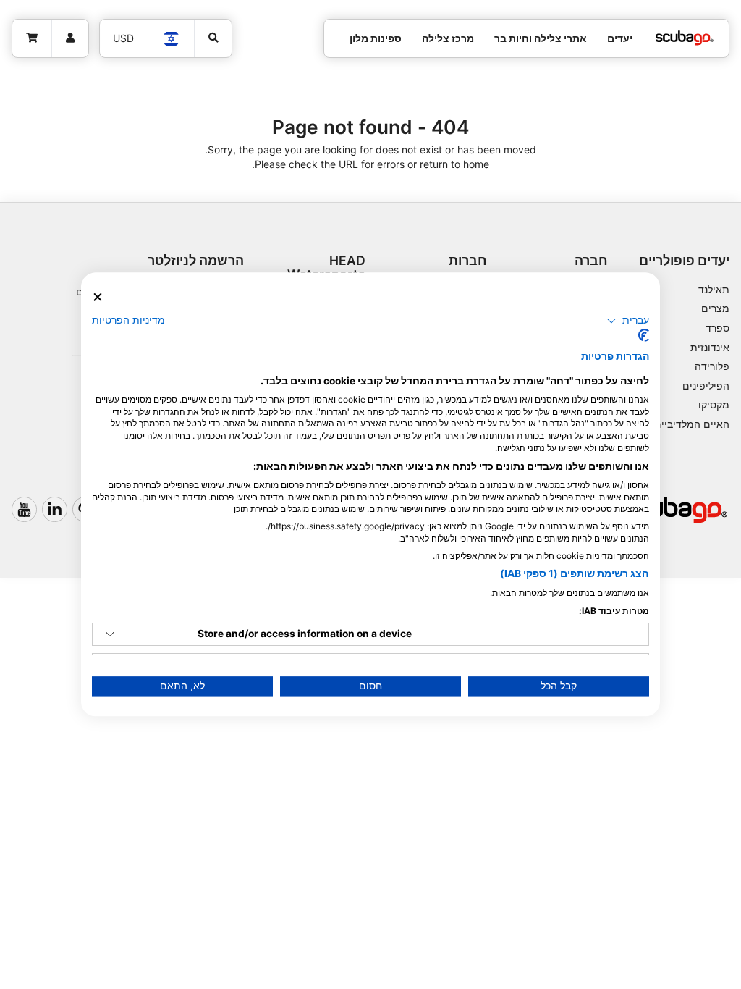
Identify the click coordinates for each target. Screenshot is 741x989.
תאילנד (713, 289)
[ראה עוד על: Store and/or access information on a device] (110, 634)
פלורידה (712, 366)
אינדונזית (709, 347)
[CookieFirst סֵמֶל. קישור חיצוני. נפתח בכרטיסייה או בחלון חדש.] (643, 335)
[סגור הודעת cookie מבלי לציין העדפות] (97, 297)
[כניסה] (70, 38)
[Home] (685, 38)
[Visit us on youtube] (24, 509)
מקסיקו (713, 404)
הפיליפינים (705, 385)
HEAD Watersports (326, 267)
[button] (627, 320)
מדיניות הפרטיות (128, 320)
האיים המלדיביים (691, 424)
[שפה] (171, 39)
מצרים (715, 308)
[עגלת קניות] (32, 38)
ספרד (717, 327)
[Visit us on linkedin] (54, 509)
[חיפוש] (213, 38)
